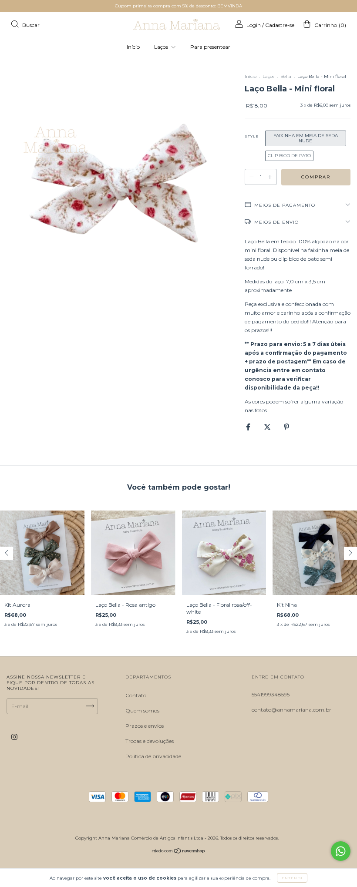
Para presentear (210, 47)
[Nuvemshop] (179, 852)
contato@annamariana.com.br (291, 709)
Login (253, 25)
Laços (161, 47)
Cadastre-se (279, 25)
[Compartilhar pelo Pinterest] (286, 426)
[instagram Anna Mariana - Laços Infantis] (14, 736)
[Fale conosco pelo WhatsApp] (340, 851)
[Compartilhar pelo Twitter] (268, 426)
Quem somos (142, 710)
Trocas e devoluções (149, 741)
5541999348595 (271, 694)
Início (133, 47)
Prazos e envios (144, 725)
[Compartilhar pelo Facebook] (249, 426)
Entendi (292, 878)
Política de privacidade (153, 756)
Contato (135, 695)
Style (252, 136)
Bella (285, 76)
